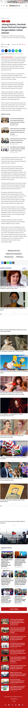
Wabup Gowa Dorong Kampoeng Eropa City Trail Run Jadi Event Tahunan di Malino (18, 674)
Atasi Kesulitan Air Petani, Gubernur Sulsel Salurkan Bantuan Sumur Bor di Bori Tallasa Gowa (7, 581)
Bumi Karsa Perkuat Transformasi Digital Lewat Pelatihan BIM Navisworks (14, 538)
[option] (14, 536)
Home (3, 18)
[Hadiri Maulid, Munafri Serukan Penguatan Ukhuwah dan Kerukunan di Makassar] (5, 140)
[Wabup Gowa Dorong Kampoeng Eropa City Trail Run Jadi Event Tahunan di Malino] (5, 674)
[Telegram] (10, 263)
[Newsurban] (14, 5)
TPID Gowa (20, 257)
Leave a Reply (14, 609)
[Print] (13, 263)
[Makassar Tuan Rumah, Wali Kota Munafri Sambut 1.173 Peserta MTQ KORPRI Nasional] (5, 652)
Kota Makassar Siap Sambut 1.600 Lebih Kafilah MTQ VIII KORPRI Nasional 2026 (17, 688)
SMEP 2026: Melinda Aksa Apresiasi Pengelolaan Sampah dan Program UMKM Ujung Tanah (20, 599)
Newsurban (5, 44)
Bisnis (14, 533)
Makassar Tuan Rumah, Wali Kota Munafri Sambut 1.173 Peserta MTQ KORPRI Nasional (18, 651)
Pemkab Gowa (9, 257)
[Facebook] (2, 263)
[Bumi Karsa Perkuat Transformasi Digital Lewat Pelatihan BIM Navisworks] (5, 681)
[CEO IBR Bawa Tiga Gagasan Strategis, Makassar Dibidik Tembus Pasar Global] (5, 149)
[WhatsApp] (8, 263)
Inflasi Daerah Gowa (14, 250)
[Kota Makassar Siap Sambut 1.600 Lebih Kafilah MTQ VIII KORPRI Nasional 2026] (5, 688)
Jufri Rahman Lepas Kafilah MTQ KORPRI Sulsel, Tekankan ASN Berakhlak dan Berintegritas (20, 562)
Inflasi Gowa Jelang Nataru (14, 253)
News (7, 18)
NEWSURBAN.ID (9, 57)
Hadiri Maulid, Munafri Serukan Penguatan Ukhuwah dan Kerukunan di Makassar (18, 140)
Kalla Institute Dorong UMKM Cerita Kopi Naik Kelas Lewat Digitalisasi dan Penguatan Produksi (17, 630)
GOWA (3, 57)
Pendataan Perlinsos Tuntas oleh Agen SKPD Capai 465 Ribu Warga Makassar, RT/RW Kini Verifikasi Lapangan (21, 581)
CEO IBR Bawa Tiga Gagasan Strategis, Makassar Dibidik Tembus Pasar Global (17, 148)
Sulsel (8, 21)
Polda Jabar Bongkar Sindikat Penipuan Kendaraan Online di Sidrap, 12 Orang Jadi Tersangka (18, 659)
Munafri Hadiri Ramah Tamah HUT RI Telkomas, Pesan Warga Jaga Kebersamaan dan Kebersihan (7, 563)
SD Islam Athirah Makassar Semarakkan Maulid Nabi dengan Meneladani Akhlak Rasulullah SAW (17, 622)
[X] (5, 263)
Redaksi (14, 701)
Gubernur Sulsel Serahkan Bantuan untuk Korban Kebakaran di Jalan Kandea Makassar (6, 599)
